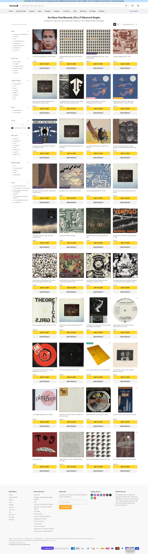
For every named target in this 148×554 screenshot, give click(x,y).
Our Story (92, 11)
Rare (39, 11)
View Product (45, 68)
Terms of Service (39, 521)
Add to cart (44, 64)
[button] (114, 24)
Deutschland (61, 548)
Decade (47, 11)
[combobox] (72, 6)
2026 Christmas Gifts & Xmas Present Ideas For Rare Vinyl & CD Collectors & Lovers (30, 540)
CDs (75, 11)
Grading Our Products (40, 519)
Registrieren (65, 507)
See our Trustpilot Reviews (42, 516)
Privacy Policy (38, 524)
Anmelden (134, 11)
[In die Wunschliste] (56, 30)
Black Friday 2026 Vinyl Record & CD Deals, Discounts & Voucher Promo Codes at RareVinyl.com (69, 538)
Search (11, 538)
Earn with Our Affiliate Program (43, 504)
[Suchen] (126, 6)
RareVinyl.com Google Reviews (43, 531)
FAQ (55, 540)
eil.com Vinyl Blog (39, 526)
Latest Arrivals (21, 11)
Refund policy (28, 538)
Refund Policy (38, 514)
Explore (56, 11)
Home (11, 11)
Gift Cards (37, 511)
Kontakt (101, 11)
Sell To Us (83, 11)
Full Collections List (39, 538)
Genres (31, 11)
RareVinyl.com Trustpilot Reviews (44, 529)
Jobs (35, 502)
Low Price (66, 11)
